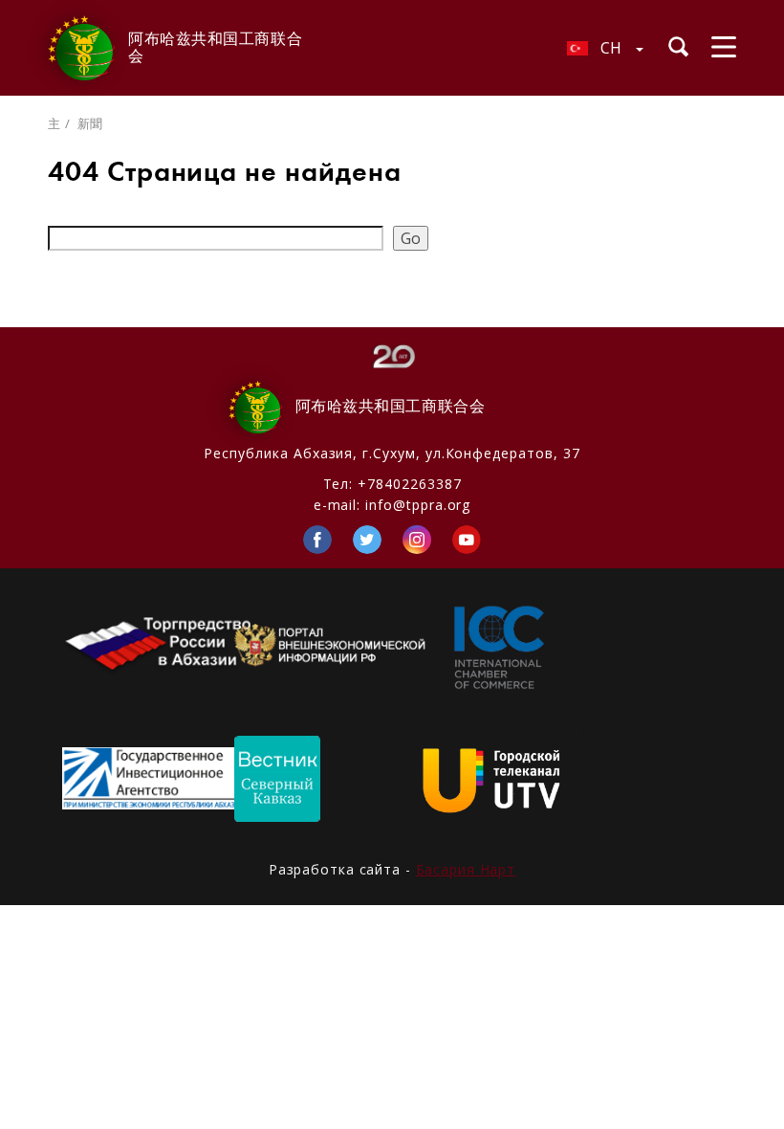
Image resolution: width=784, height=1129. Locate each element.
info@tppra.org (417, 505)
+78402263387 (409, 484)
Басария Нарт (466, 869)
